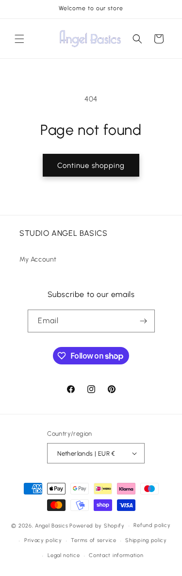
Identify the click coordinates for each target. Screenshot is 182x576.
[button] (19, 38)
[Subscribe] (143, 321)
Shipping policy (146, 540)
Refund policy (151, 525)
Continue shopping (91, 165)
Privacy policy (43, 540)
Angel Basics (51, 526)
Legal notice (64, 555)
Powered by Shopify (97, 526)
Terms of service (93, 540)
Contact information (116, 555)
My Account (38, 259)
